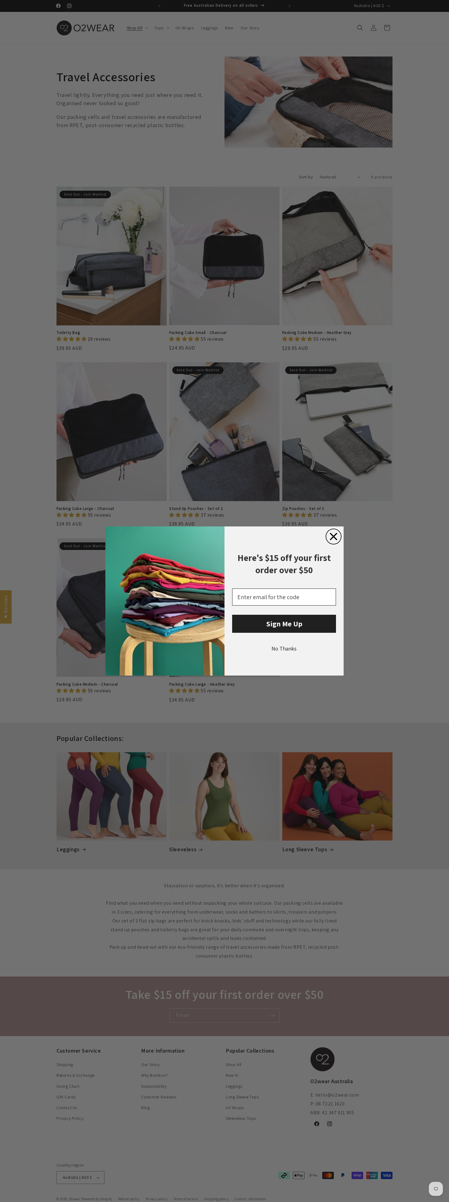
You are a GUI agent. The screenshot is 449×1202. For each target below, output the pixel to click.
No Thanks (284, 648)
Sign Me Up (284, 623)
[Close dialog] (333, 536)
